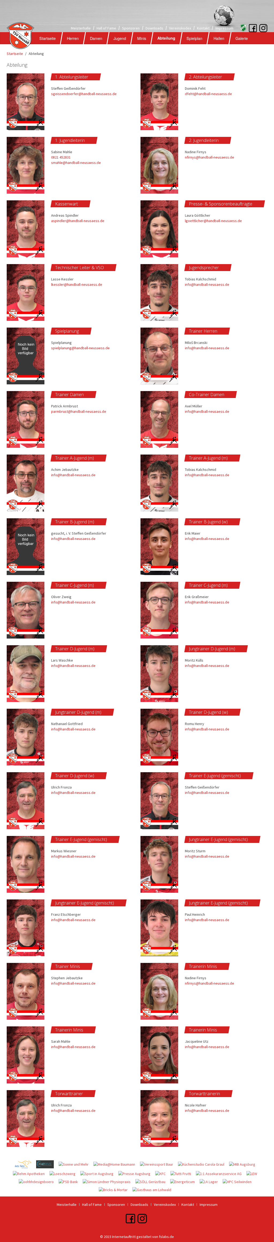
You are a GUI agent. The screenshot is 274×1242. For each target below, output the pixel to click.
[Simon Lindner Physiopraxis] (109, 1182)
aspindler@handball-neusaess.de (77, 220)
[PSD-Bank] (71, 1182)
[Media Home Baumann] (116, 1165)
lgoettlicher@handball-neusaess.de (213, 220)
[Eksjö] (241, 27)
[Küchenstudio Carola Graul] (203, 1165)
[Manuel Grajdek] (47, 1165)
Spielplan (194, 38)
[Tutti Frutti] (183, 1174)
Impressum (224, 28)
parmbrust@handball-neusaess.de (78, 411)
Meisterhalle (81, 28)
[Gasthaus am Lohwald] (153, 1190)
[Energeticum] (185, 1182)
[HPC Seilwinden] (239, 1182)
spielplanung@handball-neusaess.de (80, 348)
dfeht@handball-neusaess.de (208, 93)
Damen (96, 38)
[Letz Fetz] (25, 1165)
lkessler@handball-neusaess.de (76, 284)
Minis (141, 38)
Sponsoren (131, 28)
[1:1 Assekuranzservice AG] (221, 1174)
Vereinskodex (180, 28)
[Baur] (159, 1165)
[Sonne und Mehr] (76, 1165)
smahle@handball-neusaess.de (76, 162)
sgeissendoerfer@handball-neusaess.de (84, 93)
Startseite (47, 38)
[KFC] (162, 1174)
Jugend (119, 38)
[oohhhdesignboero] (39, 1182)
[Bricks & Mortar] (115, 1190)
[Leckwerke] (253, 1174)
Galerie (241, 38)
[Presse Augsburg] (136, 1174)
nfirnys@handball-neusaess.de (209, 157)
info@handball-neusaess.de (207, 284)
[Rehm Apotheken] (31, 1174)
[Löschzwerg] (65, 1174)
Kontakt (203, 28)
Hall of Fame (106, 28)
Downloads (154, 28)
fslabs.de (166, 1236)
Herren (73, 38)
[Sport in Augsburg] (99, 1174)
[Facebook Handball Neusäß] (253, 27)
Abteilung (166, 38)
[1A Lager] (211, 1182)
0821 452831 (61, 157)
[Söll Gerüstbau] (152, 1182)
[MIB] (244, 1165)
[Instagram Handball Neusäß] (258, 27)
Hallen (219, 38)
